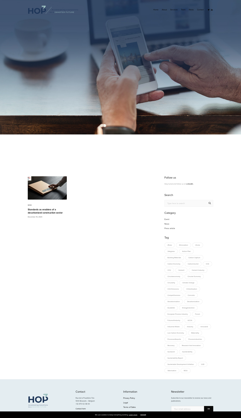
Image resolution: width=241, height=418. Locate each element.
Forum (197, 314)
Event (166, 219)
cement (181, 270)
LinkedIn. (189, 184)
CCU (169, 270)
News (191, 10)
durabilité (171, 308)
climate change (188, 283)
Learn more (133, 415)
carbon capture (194, 258)
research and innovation (191, 345)
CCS (207, 264)
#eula (170, 245)
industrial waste (174, 327)
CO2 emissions (173, 289)
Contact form (81, 409)
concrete (191, 295)
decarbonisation (174, 302)
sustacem (171, 352)
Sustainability (187, 352)
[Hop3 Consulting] (53, 10)
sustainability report (175, 358)
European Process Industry (178, 314)
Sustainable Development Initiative (181, 364)
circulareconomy (174, 276)
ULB (202, 364)
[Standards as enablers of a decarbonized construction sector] (47, 188)
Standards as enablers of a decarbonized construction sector (45, 211)
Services (174, 10)
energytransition (188, 308)
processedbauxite (174, 339)
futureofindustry (174, 320)
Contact (200, 10)
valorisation (172, 371)
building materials (174, 258)
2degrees (171, 251)
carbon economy (174, 264)
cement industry (198, 270)
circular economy (194, 276)
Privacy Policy (129, 398)
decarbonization (193, 302)
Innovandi (204, 327)
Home (155, 10)
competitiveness (174, 295)
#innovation (183, 245)
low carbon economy (176, 333)
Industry (190, 327)
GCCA (190, 320)
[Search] (210, 203)
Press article (169, 228)
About (164, 10)
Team (183, 10)
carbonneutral (193, 264)
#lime (197, 245)
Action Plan (186, 251)
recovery (171, 345)
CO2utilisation (191, 289)
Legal (125, 403)
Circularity (171, 283)
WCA (185, 371)
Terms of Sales (129, 407)
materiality (195, 333)
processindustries (195, 339)
